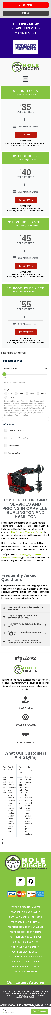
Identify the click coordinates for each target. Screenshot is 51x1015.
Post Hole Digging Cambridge (25, 937)
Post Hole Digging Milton (25, 942)
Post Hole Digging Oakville (25, 912)
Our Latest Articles (25, 982)
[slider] (4, 374)
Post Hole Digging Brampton (25, 947)
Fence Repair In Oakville (25, 972)
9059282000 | (8, 1005)
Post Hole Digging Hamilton (25, 907)
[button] (25, 79)
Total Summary (39, 1011)
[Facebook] (31, 881)
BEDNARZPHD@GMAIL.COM (34, 1005)
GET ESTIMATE (25, 135)
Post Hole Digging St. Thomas (26, 932)
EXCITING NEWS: (26, 24)
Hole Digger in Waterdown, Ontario (26, 532)
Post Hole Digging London (25, 962)
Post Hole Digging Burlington (25, 917)
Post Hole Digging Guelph (25, 952)
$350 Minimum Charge (28, 126)
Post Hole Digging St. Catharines (26, 927)
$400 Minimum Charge (28, 192)
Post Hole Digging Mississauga (25, 957)
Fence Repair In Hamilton (25, 967)
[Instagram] (20, 881)
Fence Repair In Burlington (25, 922)
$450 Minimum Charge (28, 258)
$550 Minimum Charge (28, 324)
